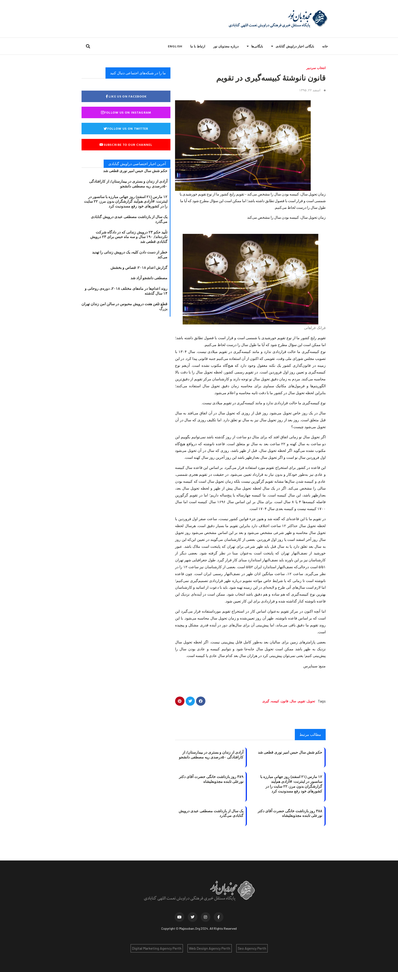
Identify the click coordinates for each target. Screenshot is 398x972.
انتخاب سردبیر (316, 68)
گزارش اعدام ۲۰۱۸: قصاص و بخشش (139, 267)
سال (293, 701)
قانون (284, 701)
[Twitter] (192, 917)
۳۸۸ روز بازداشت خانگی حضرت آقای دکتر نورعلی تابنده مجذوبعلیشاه (290, 813)
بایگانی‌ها (257, 46)
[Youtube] (179, 917)
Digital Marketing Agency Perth (156, 948)
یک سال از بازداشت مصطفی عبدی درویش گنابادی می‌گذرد (211, 813)
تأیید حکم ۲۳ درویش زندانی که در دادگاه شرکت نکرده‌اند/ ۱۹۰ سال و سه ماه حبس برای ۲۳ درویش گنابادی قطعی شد (128, 236)
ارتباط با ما (197, 46)
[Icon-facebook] (218, 917)
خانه (325, 46)
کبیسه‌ (275, 701)
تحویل (311, 701)
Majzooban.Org (189, 928)
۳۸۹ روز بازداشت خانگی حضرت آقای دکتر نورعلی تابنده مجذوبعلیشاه (211, 779)
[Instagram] (206, 917)
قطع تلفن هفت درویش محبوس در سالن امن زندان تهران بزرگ (124, 306)
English (175, 46)
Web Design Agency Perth (209, 948)
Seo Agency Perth (252, 948)
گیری (265, 701)
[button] (88, 46)
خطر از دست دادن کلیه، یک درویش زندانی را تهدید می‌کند (129, 254)
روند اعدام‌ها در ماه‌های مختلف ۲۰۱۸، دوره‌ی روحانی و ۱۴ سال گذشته (126, 291)
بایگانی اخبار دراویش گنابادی (295, 46)
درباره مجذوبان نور (226, 46)
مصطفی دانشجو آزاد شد (149, 278)
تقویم (301, 701)
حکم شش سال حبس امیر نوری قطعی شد (290, 752)
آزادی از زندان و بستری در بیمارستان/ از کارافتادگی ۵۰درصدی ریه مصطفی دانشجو (211, 754)
